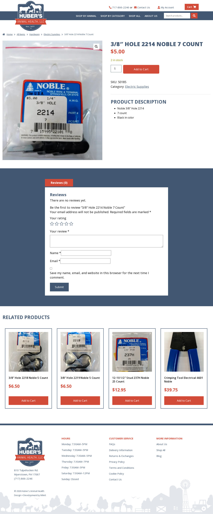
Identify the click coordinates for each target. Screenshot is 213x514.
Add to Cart (141, 69)
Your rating (58, 218)
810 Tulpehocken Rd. (26, 470)
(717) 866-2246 (23, 478)
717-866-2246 (120, 7)
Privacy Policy (117, 461)
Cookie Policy (116, 473)
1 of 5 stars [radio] (52, 224)
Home (10, 34)
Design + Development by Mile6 (30, 495)
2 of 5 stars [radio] (57, 224)
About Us (151, 15)
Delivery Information (120, 450)
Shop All (134, 15)
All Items (21, 34)
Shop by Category (113, 15)
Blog (159, 456)
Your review (59, 231)
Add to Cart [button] (28, 400)
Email (55, 261)
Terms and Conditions (121, 467)
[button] (96, 47)
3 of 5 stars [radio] (62, 224)
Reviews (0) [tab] (59, 183)
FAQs (112, 444)
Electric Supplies (52, 34)
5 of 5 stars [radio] (71, 224)
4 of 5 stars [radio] (66, 224)
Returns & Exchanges (121, 456)
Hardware (34, 34)
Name (55, 253)
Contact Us (143, 7)
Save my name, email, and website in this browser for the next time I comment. (99, 275)
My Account (167, 7)
